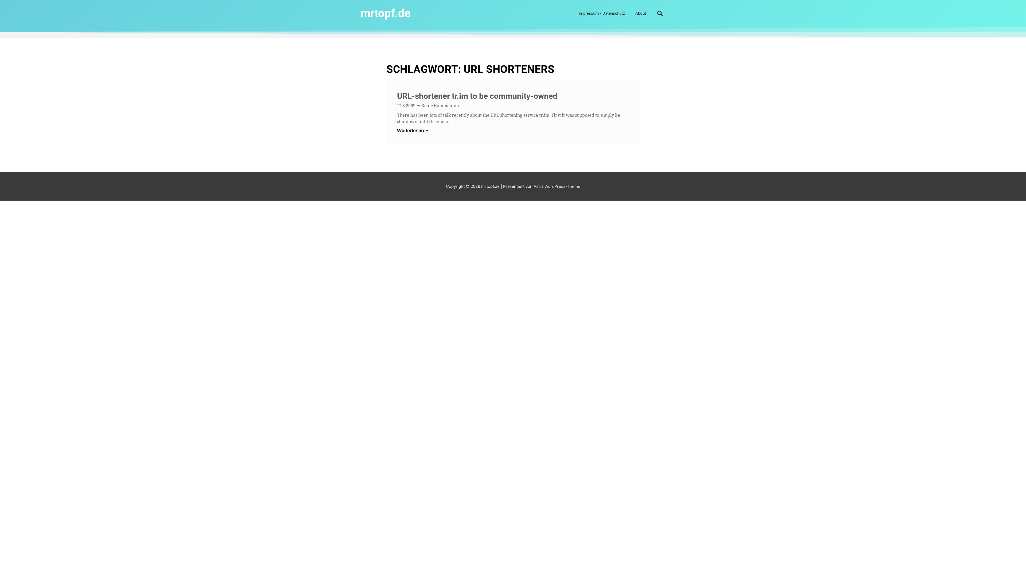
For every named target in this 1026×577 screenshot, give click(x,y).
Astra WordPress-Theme (557, 186)
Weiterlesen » (412, 130)
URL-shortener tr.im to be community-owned (477, 96)
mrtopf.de (386, 13)
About (640, 13)
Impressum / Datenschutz (602, 13)
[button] (660, 13)
